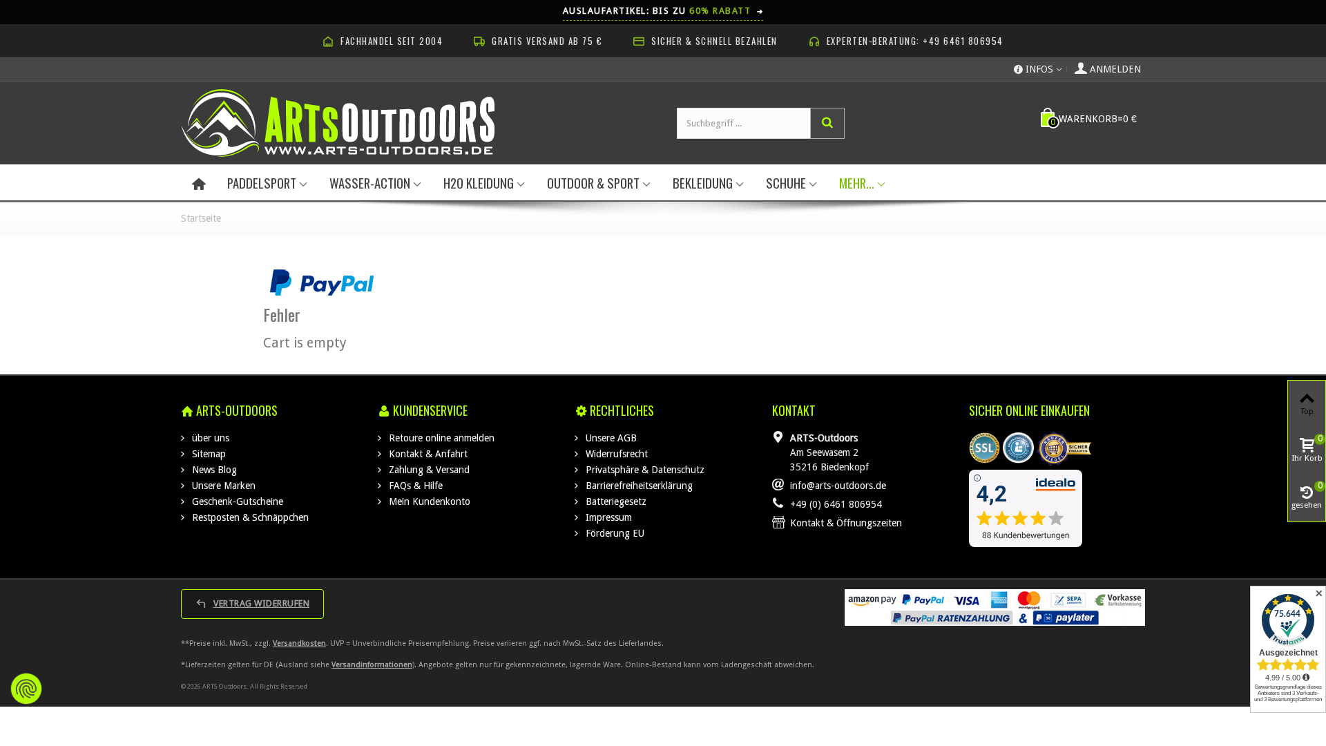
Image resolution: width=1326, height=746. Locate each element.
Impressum (607, 517)
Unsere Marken (222, 485)
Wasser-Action (369, 182)
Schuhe (786, 182)
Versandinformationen (372, 664)
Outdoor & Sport (593, 182)
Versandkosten (299, 643)
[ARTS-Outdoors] (338, 122)
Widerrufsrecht (615, 453)
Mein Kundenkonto (428, 501)
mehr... (856, 182)
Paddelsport (261, 182)
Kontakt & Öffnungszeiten (846, 522)
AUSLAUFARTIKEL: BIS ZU (663, 10)
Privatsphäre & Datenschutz (643, 469)
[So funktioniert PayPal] (322, 281)
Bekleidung (703, 182)
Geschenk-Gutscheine (236, 501)
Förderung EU (613, 533)
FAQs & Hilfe (414, 485)
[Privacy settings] (26, 689)
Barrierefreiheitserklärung (638, 485)
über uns (209, 437)
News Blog (213, 469)
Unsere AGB (610, 437)
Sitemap (207, 453)
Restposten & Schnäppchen (249, 517)
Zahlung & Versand (428, 469)
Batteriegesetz (614, 501)
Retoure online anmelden (440, 437)
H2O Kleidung (478, 182)
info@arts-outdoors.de (838, 485)
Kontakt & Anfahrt (427, 453)
